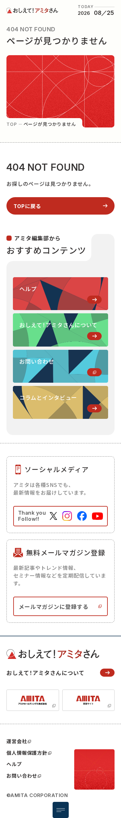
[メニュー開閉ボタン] (61, 810)
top (11, 124)
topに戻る (27, 206)
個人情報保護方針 (26, 752)
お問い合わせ (21, 775)
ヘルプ (14, 764)
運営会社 (16, 741)
